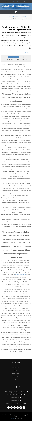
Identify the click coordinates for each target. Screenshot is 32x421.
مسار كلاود (12, 418)
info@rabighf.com (10, 404)
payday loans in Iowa (20, 275)
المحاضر (15, 370)
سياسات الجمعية (15, 373)
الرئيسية (24, 16)
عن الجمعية (15, 376)
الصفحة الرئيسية (15, 367)
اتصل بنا (15, 379)
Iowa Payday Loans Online (14, 16)
